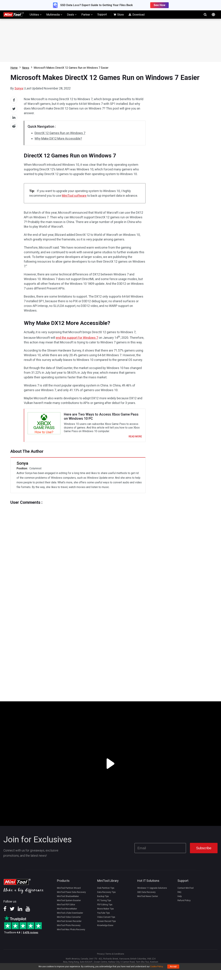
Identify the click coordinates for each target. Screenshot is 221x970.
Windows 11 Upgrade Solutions (152, 888)
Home (14, 67)
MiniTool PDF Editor (66, 904)
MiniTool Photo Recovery (68, 925)
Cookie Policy (156, 966)
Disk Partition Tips (105, 888)
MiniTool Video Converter (69, 917)
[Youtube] (28, 910)
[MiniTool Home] (13, 14)
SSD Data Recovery (146, 892)
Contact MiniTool (185, 888)
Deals (71, 14)
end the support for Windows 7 (77, 337)
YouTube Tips (103, 913)
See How (159, 5)
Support (102, 14)
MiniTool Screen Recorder (69, 921)
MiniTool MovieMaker (67, 909)
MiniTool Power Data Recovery (71, 892)
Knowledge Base (105, 925)
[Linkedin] (20, 910)
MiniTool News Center (147, 896)
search (205, 14)
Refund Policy (184, 900)
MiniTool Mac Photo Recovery (71, 929)
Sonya (19, 88)
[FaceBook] (4, 910)
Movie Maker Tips (105, 909)
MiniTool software (74, 195)
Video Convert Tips (106, 917)
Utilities (35, 14)
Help (179, 896)
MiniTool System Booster (69, 900)
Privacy (100, 954)
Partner (86, 14)
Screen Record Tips (106, 921)
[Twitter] (12, 910)
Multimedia (53, 14)
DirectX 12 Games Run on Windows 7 (60, 133)
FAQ (179, 892)
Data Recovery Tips (106, 892)
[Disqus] (78, 548)
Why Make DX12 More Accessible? (58, 138)
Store (120, 14)
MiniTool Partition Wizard (69, 888)
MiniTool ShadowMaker (68, 896)
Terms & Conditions (114, 954)
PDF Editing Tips (104, 904)
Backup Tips (103, 896)
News (25, 67)
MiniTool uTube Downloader (70, 913)
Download (138, 14)
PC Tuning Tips (104, 900)
